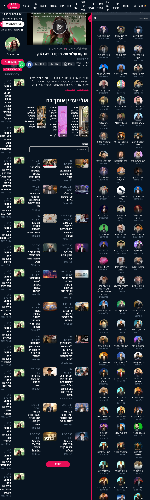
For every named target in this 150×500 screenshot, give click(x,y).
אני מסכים (10, 29)
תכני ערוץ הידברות (57, 49)
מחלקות (53, 6)
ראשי (86, 49)
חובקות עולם (82, 89)
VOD (141, 6)
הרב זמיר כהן (107, 6)
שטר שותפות (115, 6)
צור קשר (35, 6)
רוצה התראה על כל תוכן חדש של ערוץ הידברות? (12, 16)
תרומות (43, 6)
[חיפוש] (95, 18)
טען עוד (58, 464)
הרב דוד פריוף (36, 247)
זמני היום (75, 6)
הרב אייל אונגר (35, 188)
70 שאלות (91, 6)
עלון (69, 6)
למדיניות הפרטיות (7, 29)
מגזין (134, 6)
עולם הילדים (100, 6)
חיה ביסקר (69, 89)
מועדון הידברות (13, 6)
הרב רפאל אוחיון (67, 247)
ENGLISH (26, 6)
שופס (62, 6)
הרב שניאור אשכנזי (66, 273)
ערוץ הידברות (72, 49)
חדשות (125, 6)
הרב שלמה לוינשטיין (67, 217)
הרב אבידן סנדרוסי (67, 305)
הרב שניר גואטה (35, 406)
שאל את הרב (83, 6)
